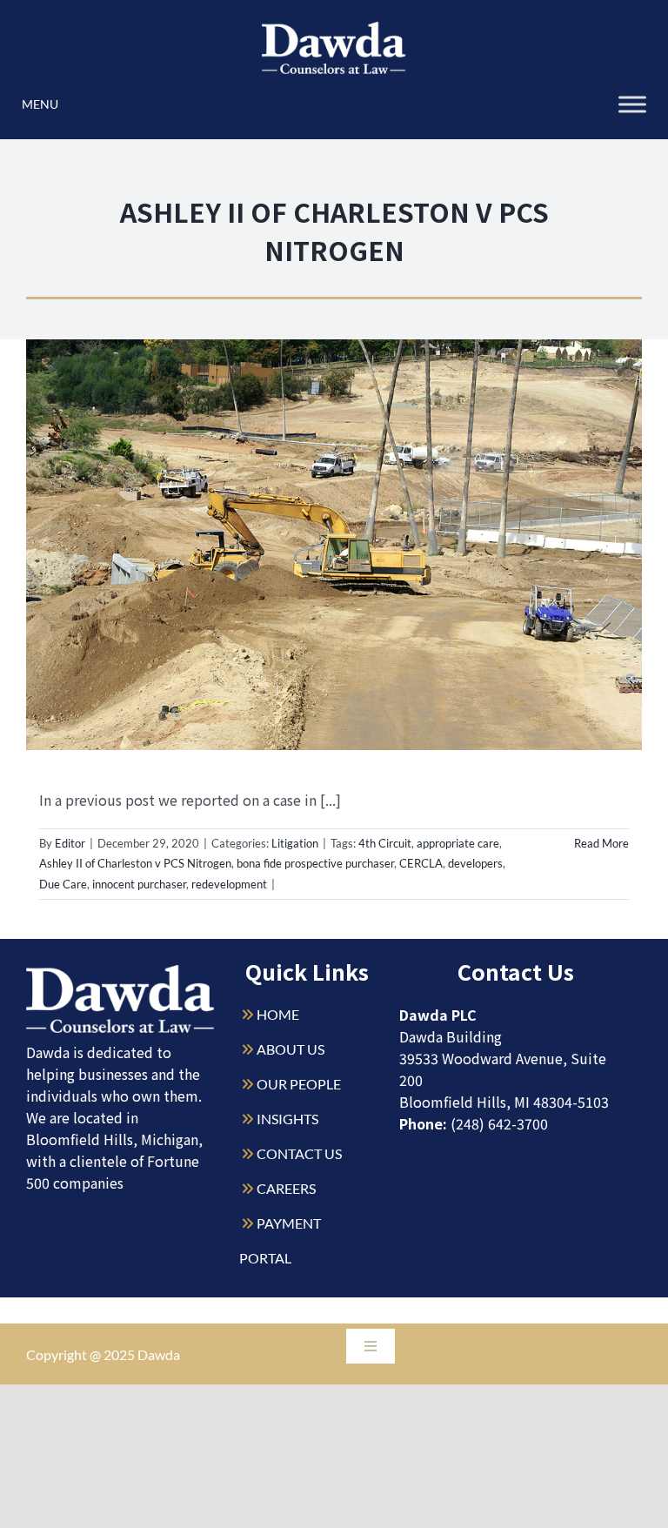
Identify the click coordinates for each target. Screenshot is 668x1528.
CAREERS (286, 1188)
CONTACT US (299, 1153)
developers (475, 863)
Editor (70, 843)
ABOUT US (290, 1049)
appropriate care (458, 843)
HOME (278, 1014)
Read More (601, 843)
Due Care (63, 884)
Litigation (294, 843)
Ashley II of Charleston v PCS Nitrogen (135, 863)
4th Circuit (384, 843)
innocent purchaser (139, 884)
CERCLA (421, 863)
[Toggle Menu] (632, 104)
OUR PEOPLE (299, 1084)
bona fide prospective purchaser (315, 863)
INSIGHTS (287, 1118)
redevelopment (229, 884)
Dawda (158, 1354)
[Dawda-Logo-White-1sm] (120, 971)
